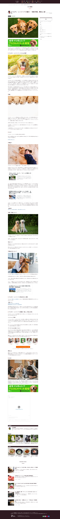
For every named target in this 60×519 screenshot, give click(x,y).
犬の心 (33, 2)
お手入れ (29, 2)
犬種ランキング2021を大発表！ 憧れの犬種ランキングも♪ (16, 209)
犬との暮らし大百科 (17, 2)
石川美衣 (19, 488)
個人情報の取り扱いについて (21, 515)
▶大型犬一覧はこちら (11, 139)
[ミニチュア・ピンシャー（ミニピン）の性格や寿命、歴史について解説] (27, 438)
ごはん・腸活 (24, 2)
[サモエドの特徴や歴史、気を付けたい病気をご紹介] (11, 438)
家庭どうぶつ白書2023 (15, 274)
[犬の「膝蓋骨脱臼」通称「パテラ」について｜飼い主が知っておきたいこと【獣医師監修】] (11, 494)
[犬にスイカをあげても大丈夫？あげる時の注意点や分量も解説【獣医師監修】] (11, 486)
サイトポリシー (27, 515)
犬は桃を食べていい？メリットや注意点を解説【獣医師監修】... (24, 475)
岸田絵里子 (19, 479)
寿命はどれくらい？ (43, 31)
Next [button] (38, 341)
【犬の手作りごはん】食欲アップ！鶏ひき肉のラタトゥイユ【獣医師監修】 (26, 456)
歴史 (40, 24)
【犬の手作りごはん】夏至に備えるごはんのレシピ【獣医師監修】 (34, 456)
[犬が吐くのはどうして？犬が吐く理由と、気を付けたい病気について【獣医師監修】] (11, 470)
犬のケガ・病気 (39, 2)
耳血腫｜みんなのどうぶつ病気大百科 (13, 303)
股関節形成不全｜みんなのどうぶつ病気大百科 (15, 304)
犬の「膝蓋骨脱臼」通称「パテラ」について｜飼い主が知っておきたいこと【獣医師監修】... (26, 492)
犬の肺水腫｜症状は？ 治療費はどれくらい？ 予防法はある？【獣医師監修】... (26, 500)
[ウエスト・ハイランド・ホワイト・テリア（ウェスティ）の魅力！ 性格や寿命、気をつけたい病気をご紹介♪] (19, 438)
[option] (11, 341)
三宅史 (19, 472)
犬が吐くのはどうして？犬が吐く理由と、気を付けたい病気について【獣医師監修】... (26, 468)
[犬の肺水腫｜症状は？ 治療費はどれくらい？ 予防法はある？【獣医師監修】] (11, 502)
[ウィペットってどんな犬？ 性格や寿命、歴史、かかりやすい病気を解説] (34, 438)
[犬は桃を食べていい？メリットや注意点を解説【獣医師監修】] (11, 478)
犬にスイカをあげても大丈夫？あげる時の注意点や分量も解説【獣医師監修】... (25, 484)
